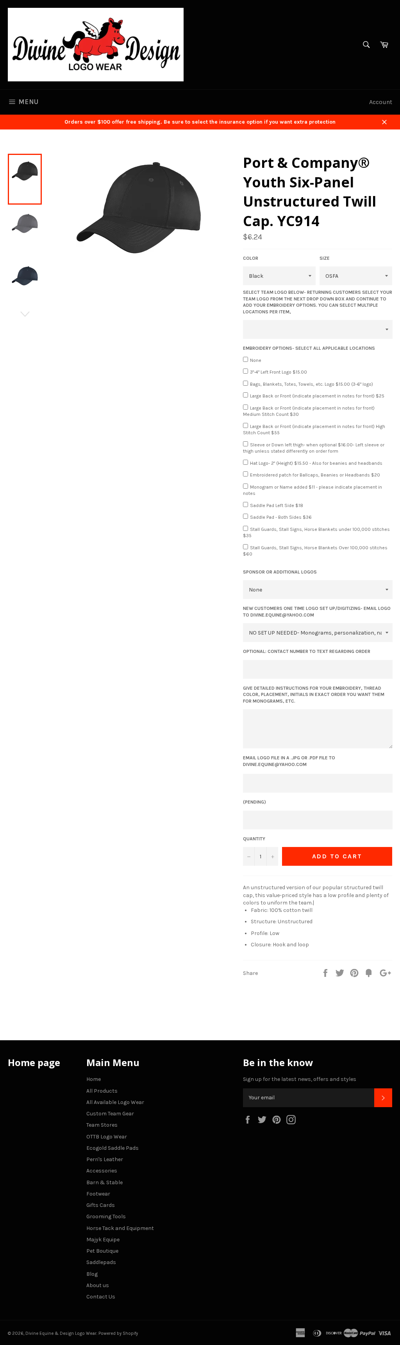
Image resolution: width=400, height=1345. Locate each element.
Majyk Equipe (103, 1239)
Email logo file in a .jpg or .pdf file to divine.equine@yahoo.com (289, 761)
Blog (92, 1274)
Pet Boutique (102, 1251)
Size (325, 258)
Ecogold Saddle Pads (112, 1148)
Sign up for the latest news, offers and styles (299, 1079)
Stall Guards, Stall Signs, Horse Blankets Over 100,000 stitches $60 (315, 551)
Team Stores (102, 1125)
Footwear (98, 1193)
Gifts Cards (100, 1205)
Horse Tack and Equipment (120, 1228)
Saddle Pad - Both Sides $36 (281, 517)
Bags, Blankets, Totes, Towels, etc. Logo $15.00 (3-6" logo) (311, 384)
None (255, 360)
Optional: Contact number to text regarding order (306, 651)
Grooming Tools (106, 1216)
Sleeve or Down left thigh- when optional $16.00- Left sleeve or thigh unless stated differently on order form (313, 448)
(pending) (254, 802)
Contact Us (100, 1296)
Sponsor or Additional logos (280, 572)
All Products (102, 1091)
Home (93, 1079)
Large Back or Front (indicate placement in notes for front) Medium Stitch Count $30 (309, 411)
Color (250, 258)
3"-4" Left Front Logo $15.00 (278, 372)
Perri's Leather (104, 1159)
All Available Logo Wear (115, 1102)
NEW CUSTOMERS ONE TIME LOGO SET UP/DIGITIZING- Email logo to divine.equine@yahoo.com (317, 612)
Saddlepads (101, 1262)
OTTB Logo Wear (106, 1136)
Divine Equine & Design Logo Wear (60, 1333)
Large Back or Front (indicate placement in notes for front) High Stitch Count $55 (314, 430)
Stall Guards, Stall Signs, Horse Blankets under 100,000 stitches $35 (316, 533)
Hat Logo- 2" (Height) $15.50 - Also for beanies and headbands (316, 463)
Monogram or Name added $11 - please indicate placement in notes (312, 490)
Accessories (101, 1170)
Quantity (254, 839)
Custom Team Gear (110, 1113)
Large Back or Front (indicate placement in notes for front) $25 (317, 396)
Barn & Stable (104, 1182)
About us (97, 1285)
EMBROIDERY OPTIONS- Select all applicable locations (309, 348)
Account (380, 102)
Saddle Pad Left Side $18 (276, 505)
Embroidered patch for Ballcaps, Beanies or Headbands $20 (315, 475)
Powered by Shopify (118, 1333)
